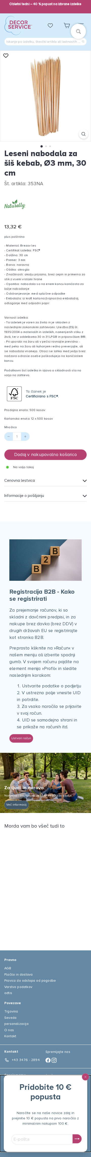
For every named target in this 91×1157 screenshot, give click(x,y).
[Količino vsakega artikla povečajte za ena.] (25, 436)
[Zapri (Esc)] (85, 1076)
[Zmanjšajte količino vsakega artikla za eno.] (8, 436)
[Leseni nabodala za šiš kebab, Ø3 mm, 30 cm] (36, 886)
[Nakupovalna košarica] (67, 25)
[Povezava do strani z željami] (53, 25)
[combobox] (45, 41)
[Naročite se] (77, 1138)
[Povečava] (83, 134)
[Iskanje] (83, 41)
